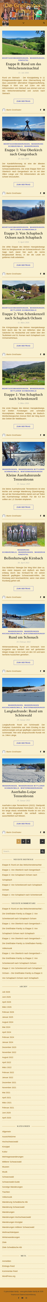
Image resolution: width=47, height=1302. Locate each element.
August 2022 (7, 1057)
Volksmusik (7, 1197)
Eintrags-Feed (8, 1266)
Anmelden (6, 1261)
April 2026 (6, 1002)
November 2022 (9, 1052)
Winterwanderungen (32, 471)
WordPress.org (8, 1276)
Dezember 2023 (9, 1047)
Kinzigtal (6, 1147)
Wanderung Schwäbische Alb (15, 1202)
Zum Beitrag (23, 101)
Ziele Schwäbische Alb (12, 1247)
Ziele (4, 1242)
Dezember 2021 (9, 1082)
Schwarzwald (8, 1177)
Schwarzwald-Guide (11, 1182)
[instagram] (26, 2)
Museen (5, 1167)
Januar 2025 (7, 1017)
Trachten (6, 1192)
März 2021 (6, 1103)
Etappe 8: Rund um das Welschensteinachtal (21, 865)
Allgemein (6, 1132)
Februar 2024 (8, 1037)
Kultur (4, 1152)
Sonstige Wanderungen (12, 1187)
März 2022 (6, 1067)
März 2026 (6, 1007)
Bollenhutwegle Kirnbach (23, 558)
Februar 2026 (8, 1012)
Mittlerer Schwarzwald (11, 1162)
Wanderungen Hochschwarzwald (16, 1217)
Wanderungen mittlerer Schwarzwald (18, 1227)
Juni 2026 (6, 997)
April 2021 (6, 1098)
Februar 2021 (8, 1108)
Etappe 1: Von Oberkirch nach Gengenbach (21, 870)
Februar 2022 (8, 1072)
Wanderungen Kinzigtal (12, 1222)
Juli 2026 (6, 992)
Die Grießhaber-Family (23, 8)
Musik (4, 1172)
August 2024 (7, 1022)
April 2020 (6, 1118)
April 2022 (6, 1062)
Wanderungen (37, 58)
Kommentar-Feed (9, 1271)
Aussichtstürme (9, 1137)
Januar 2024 (7, 1042)
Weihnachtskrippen (10, 1232)
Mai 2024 (6, 1027)
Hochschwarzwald (10, 1142)
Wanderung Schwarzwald (13, 1207)
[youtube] (23, 2)
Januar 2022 (7, 1077)
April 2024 (6, 1032)
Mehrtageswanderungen (15, 58)
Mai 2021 (6, 1092)
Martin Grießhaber (13, 110)
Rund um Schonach (23, 637)
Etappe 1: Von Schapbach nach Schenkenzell (22, 895)
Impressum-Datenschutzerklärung (23, 1294)
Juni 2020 (6, 1113)
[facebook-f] (19, 2)
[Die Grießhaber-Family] (5, 23)
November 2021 (9, 1087)
